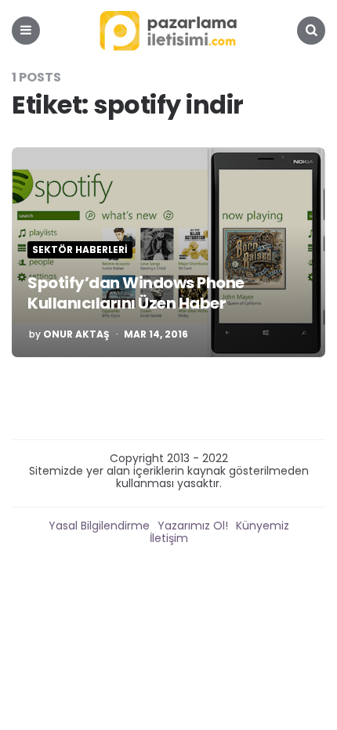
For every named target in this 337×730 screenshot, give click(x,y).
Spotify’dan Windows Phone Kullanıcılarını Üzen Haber (136, 293)
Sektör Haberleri (80, 249)
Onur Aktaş (76, 334)
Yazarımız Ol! (193, 525)
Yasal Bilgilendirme (99, 525)
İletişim (169, 538)
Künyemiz (262, 525)
